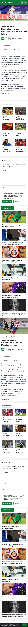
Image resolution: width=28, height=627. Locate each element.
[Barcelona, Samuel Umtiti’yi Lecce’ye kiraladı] (7, 130)
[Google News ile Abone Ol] (6, 45)
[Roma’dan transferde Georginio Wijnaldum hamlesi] (20, 416)
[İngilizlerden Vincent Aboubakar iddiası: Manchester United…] (14, 290)
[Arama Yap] (22, 2)
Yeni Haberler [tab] (7, 208)
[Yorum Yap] (15, 49)
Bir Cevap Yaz (6, 161)
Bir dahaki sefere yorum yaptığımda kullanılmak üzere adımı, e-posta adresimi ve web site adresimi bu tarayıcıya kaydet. (14, 196)
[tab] (20, 208)
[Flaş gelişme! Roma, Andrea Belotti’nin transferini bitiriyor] (20, 114)
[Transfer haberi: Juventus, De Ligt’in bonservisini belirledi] (20, 130)
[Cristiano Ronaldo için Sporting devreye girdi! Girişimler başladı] (20, 146)
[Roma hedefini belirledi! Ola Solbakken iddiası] (7, 114)
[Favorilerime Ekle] (11, 49)
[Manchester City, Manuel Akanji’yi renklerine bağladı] (7, 447)
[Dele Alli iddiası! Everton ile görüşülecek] (14, 272)
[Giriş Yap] (25, 2)
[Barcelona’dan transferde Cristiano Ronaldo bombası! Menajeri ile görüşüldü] (7, 416)
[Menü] (2, 2)
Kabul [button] (24, 625)
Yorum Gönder (7, 201)
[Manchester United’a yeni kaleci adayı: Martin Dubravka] (20, 447)
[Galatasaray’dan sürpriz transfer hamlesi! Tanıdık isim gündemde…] (14, 254)
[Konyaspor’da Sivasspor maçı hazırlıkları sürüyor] (14, 219)
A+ (18, 49)
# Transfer (5, 97)
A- (21, 49)
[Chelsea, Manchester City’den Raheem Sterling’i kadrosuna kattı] (7, 146)
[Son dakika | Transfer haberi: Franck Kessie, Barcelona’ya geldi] (7, 432)
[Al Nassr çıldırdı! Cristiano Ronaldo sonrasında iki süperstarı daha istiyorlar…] (14, 237)
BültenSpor (9, 2)
